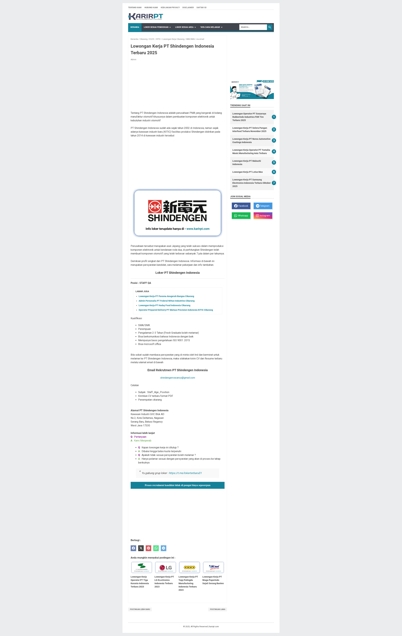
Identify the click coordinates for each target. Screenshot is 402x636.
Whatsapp (242, 215)
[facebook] (133, 548)
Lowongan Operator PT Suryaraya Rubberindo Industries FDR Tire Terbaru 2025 (249, 116)
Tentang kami (135, 7)
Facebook (243, 206)
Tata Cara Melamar (210, 27)
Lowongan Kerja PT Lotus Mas (247, 172)
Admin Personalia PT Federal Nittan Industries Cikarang (167, 301)
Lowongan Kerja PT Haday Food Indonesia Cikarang (164, 305)
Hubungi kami (151, 7)
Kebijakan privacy (170, 7)
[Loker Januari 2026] (145, 16)
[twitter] (141, 548)
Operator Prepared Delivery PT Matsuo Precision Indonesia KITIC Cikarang (176, 310)
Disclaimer (188, 7)
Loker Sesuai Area (184, 27)
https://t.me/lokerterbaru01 (185, 473)
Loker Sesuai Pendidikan (156, 27)
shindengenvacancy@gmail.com (177, 377)
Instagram (264, 215)
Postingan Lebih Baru (140, 609)
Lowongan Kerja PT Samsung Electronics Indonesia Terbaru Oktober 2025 (251, 182)
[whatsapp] (156, 548)
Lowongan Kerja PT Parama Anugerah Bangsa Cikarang (166, 296)
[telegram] (163, 548)
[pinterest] (148, 548)
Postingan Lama (217, 609)
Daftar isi (201, 7)
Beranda (134, 27)
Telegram (264, 206)
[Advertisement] (177, 87)
